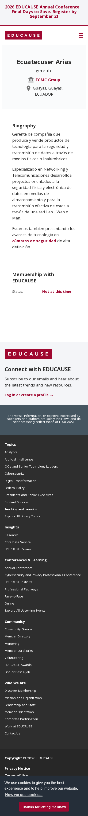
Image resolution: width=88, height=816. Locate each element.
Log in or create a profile (27, 395)
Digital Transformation (20, 481)
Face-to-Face (14, 596)
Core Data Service (18, 542)
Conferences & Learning (26, 561)
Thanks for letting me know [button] (44, 807)
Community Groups (18, 629)
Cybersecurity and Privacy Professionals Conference (43, 575)
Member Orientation (19, 712)
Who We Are (15, 683)
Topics (10, 445)
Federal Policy (15, 488)
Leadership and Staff (20, 705)
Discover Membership (20, 691)
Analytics (11, 452)
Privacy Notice (17, 769)
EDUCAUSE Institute (18, 582)
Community (15, 622)
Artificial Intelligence (19, 459)
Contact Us (12, 733)
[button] (81, 35)
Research (11, 535)
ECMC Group (47, 80)
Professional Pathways (21, 589)
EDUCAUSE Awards (18, 665)
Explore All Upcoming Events (25, 610)
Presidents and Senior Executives (29, 495)
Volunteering (14, 658)
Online (9, 603)
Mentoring (12, 644)
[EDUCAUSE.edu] (23, 35)
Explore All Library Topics (22, 516)
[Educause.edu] (28, 354)
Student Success (17, 502)
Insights (12, 528)
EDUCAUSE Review (18, 549)
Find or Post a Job (17, 672)
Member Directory (18, 636)
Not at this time (56, 292)
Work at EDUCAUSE (18, 726)
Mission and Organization (23, 698)
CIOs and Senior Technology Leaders (31, 466)
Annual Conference (19, 568)
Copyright (13, 759)
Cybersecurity (14, 473)
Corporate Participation (21, 719)
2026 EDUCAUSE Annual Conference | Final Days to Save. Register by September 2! (44, 12)
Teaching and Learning (21, 509)
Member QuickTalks (19, 651)
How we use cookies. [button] (23, 795)
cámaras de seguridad (34, 241)
